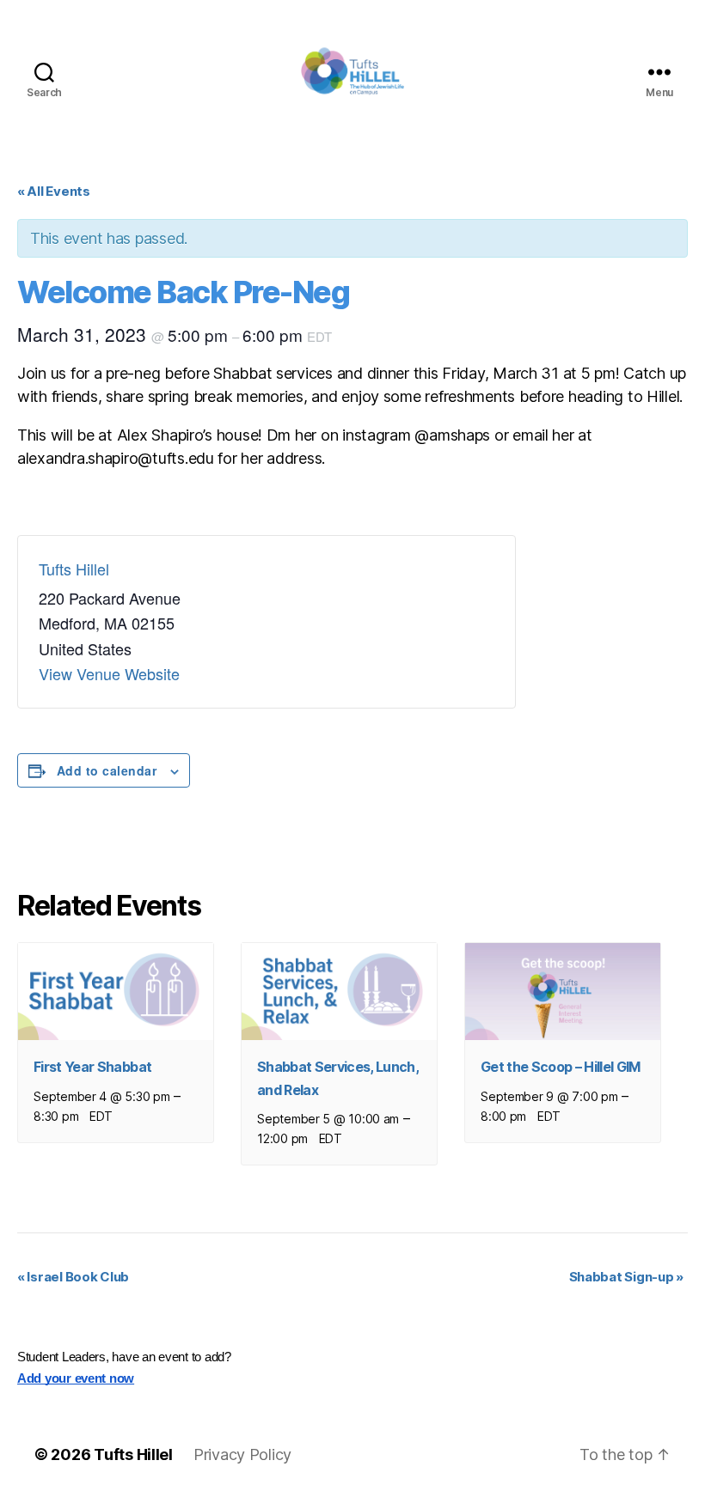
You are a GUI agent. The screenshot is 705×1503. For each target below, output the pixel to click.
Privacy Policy (242, 1454)
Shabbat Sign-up (626, 1277)
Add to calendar (106, 770)
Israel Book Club (73, 1277)
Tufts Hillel (74, 568)
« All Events (53, 191)
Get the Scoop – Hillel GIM (561, 1066)
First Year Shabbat (92, 1066)
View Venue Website (109, 673)
